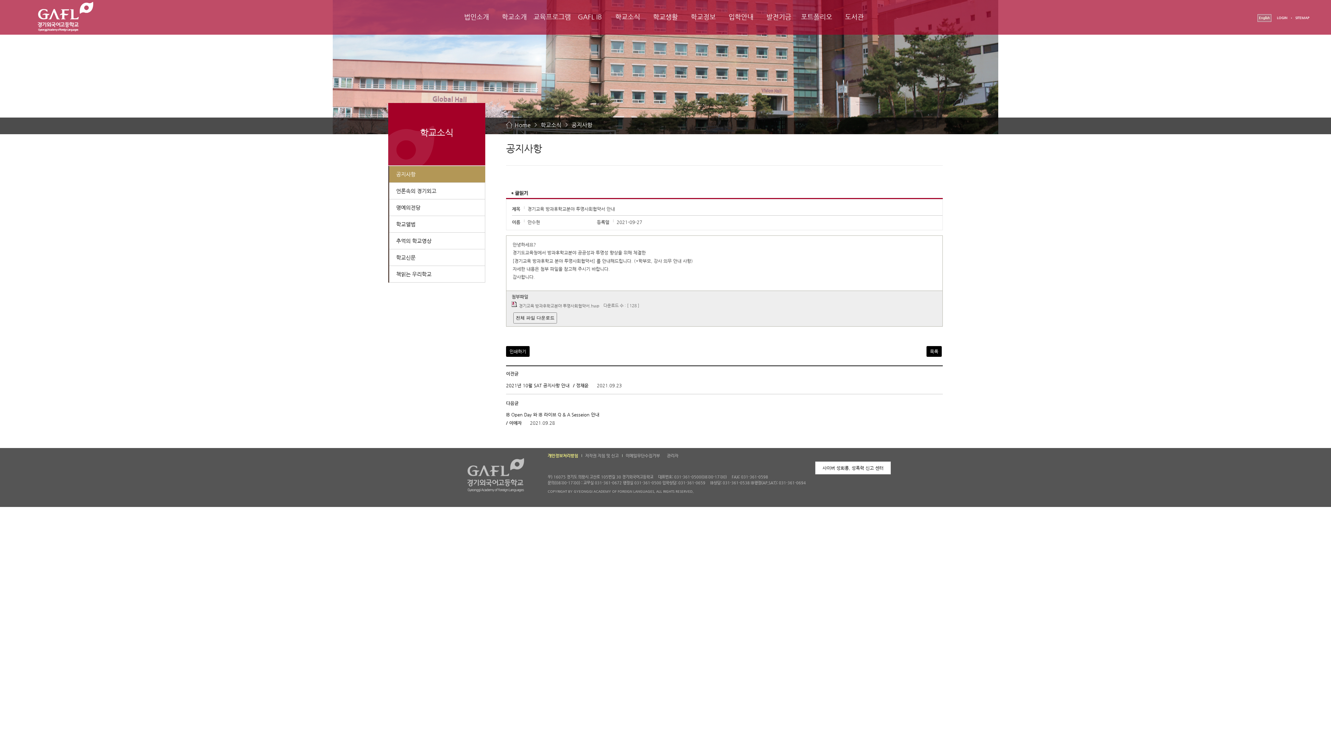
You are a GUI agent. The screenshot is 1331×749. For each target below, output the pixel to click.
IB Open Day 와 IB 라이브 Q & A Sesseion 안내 (552, 414)
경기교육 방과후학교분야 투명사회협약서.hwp (559, 305)
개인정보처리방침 (563, 455)
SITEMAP (1302, 18)
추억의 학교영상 (414, 241)
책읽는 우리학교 (414, 274)
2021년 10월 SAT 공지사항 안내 (537, 385)
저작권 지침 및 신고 (602, 455)
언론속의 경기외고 (416, 191)
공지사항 (582, 125)
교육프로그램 (552, 16)
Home (523, 125)
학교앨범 (406, 224)
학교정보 (703, 16)
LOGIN (1282, 18)
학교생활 (665, 16)
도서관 (854, 16)
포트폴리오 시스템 (816, 23)
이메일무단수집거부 (643, 455)
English (1264, 18)
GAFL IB (590, 16)
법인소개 (476, 16)
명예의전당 (408, 207)
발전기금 (778, 16)
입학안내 (741, 16)
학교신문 (406, 257)
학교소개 (514, 16)
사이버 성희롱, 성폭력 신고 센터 (853, 468)
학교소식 (627, 16)
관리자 (672, 455)
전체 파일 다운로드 (535, 317)
